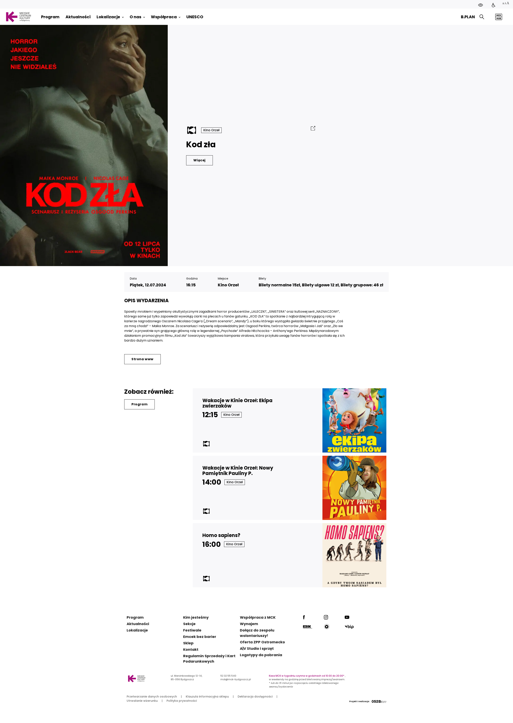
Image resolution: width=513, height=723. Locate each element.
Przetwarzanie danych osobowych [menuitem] (152, 697)
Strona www (142, 359)
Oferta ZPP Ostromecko (262, 642)
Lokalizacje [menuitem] (108, 17)
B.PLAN (468, 17)
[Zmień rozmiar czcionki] (505, 3)
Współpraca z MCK (258, 617)
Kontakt (190, 649)
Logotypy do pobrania (261, 654)
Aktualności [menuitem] (78, 17)
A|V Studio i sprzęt (257, 648)
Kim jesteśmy (196, 617)
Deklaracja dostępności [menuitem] (255, 697)
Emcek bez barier (199, 636)
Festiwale (192, 630)
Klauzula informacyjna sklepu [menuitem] (207, 697)
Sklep (188, 643)
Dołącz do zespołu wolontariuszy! (257, 633)
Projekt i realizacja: (359, 701)
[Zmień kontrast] (480, 5)
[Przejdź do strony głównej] (18, 16)
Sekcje (189, 623)
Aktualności (138, 623)
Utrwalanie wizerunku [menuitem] (142, 701)
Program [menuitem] (50, 17)
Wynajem (249, 623)
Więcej (199, 160)
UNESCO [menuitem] (194, 17)
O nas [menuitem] (135, 17)
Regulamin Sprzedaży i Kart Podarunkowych (209, 658)
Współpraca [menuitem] (164, 17)
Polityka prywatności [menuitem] (182, 701)
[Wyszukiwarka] (481, 16)
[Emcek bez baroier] (493, 5)
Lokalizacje (137, 630)
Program (139, 404)
